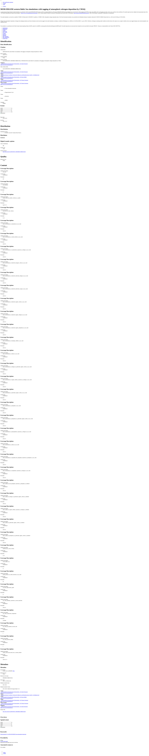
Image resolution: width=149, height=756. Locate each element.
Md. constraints (5, 36)
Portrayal (4, 34)
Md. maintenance (6, 37)
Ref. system (5, 32)
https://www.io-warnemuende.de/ (6, 64)
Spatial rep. (5, 31)
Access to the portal (4, 741)
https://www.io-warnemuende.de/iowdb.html (29, 13)
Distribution (5, 29)
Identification (5, 28)
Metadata (4, 35)
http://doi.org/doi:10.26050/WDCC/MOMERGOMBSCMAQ (14, 711)
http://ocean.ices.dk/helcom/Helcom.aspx (81, 13)
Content (4, 33)
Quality (4, 30)
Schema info (5, 38)
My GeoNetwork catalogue (8, 2)
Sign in (4, 6)
